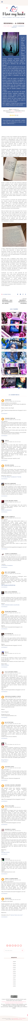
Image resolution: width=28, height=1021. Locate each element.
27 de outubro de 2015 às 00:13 (13, 807)
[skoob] (18, 945)
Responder (4, 413)
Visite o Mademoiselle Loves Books (10, 604)
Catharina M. (9, 633)
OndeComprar (18, 112)
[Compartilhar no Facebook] (20, 294)
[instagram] (7, 945)
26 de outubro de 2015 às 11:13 (12, 593)
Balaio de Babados (6, 510)
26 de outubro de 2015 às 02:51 (13, 555)
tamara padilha (10, 418)
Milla (7, 652)
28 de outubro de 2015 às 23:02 (13, 879)
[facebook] (10, 945)
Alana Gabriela (10, 516)
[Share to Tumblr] (25, 294)
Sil (6, 743)
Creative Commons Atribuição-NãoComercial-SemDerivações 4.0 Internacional (14, 1002)
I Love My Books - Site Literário (18, 1018)
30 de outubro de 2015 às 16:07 (13, 899)
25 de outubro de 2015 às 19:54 (13, 466)
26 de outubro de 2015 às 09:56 (13, 573)
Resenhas (14, 27)
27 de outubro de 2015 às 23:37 (13, 860)
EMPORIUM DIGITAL (18, 1019)
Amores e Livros (10, 829)
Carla (7, 440)
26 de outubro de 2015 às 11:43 (12, 612)
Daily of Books (5, 665)
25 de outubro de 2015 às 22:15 (13, 502)
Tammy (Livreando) (11, 553)
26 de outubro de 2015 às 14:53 (13, 697)
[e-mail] (21, 945)
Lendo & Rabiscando (11, 878)
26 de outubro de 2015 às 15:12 (12, 744)
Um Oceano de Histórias (8, 585)
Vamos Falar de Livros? (16, 915)
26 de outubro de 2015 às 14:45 (13, 673)
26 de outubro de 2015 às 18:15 (12, 786)
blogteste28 (9, 722)
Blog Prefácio (4, 760)
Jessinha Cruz (9, 766)
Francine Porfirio (11, 611)
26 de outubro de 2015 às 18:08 (13, 767)
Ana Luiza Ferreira (11, 591)
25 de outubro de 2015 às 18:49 (13, 441)
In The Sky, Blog (5, 477)
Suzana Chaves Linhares (13, 785)
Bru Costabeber (10, 572)
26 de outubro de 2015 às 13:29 (13, 653)
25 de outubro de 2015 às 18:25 (13, 401)
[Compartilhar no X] (17, 294)
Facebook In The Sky (16, 477)
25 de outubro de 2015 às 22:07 (13, 484)
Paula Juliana (9, 805)
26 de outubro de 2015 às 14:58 (13, 723)
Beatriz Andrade (10, 483)
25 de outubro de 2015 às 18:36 (13, 419)
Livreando (4, 565)
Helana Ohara (9, 465)
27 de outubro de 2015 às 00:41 (13, 830)
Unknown (8, 399)
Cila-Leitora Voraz (11, 671)
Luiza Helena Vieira (11, 500)
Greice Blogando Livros (13, 696)
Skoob (12, 110)
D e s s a (7, 858)
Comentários (7, 294)
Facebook (10, 565)
